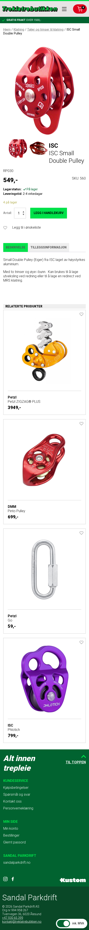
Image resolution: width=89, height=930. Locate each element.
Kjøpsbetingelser (16, 788)
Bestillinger (11, 835)
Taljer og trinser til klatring (45, 29)
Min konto (10, 828)
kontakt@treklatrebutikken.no (21, 921)
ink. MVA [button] (78, 923)
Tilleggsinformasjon (48, 247)
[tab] (15, 247)
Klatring (19, 29)
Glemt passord (14, 842)
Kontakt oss (12, 801)
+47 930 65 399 (12, 917)
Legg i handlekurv (49, 213)
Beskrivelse (15, 247)
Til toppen (76, 762)
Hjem (7, 29)
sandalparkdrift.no (16, 862)
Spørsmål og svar (16, 794)
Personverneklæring (18, 808)
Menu (64, 9)
